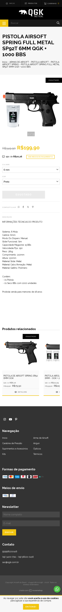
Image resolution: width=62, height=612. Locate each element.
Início (4, 62)
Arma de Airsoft (40, 438)
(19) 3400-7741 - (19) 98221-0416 (18, 557)
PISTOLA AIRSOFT (40, 62)
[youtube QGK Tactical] (10, 419)
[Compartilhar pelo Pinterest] (33, 207)
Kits (4, 454)
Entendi (31, 607)
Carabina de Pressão (12, 443)
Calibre (6, 164)
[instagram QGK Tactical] (4, 419)
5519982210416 (9, 551)
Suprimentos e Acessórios (15, 448)
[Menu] (4, 23)
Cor (4, 176)
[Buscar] (58, 23)
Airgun (36, 443)
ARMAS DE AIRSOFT (19, 62)
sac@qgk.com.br (10, 562)
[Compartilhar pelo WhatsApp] (19, 207)
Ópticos (37, 448)
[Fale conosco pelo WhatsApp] (57, 589)
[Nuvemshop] (31, 591)
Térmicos (37, 454)
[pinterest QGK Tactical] (16, 419)
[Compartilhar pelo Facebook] (23, 207)
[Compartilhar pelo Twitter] (28, 207)
